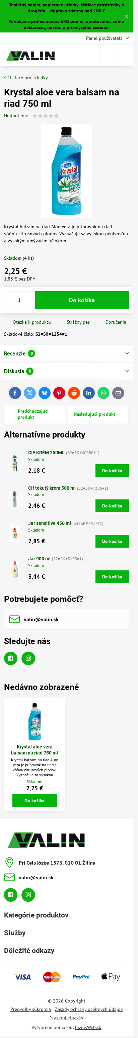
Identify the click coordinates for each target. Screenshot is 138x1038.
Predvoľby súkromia (30, 1009)
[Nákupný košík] (108, 55)
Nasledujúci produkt (94, 414)
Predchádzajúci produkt (33, 414)
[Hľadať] (92, 55)
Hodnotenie (16, 115)
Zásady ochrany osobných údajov (89, 1009)
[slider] (45, 115)
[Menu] (125, 55)
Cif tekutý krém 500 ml (52, 488)
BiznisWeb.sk (88, 1027)
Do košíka (82, 300)
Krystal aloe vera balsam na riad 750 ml (34, 749)
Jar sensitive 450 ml (49, 523)
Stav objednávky (66, 1018)
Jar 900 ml (39, 558)
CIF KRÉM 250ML (46, 452)
